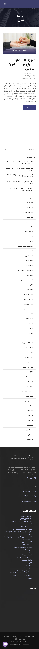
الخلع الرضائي (29, 289)
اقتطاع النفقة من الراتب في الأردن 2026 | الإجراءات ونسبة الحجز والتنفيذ (19, 176)
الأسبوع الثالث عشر (26, 526)
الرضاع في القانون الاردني (26, 299)
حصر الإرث (30, 352)
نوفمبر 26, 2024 (28, 73)
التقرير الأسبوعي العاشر (25, 542)
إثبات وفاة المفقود (28, 212)
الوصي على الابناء (28, 347)
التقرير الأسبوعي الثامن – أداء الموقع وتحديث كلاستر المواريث (18, 538)
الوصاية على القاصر (28, 338)
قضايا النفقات (28, 567)
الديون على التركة (28, 294)
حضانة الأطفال (29, 357)
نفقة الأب (30, 415)
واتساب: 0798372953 (29, 496)
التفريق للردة (29, 260)
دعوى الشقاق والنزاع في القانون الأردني (22, 64)
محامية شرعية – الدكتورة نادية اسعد (21, 575)
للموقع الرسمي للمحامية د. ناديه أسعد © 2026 (14, 637)
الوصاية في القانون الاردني (26, 343)
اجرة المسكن (29, 222)
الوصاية (31, 333)
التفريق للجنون (29, 256)
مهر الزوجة (30, 405)
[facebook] (27, 478)
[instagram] (35, 478)
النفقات (31, 328)
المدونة (30, 552)
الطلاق (30, 78)
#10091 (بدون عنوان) (25, 516)
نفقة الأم (30, 420)
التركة (31, 241)
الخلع (31, 285)
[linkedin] (31, 478)
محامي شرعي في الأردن (24, 570)
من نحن (30, 578)
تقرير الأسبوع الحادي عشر (24, 557)
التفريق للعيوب (29, 275)
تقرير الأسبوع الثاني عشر (25, 554)
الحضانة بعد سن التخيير (27, 280)
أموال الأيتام (30, 207)
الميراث (31, 323)
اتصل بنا (30, 523)
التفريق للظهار (29, 265)
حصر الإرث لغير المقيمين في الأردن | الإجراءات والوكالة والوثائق (18, 169)
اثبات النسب (30, 217)
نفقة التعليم (29, 430)
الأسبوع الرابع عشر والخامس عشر (22, 529)
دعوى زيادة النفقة (28, 367)
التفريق (31, 251)
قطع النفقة (30, 386)
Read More (29, 107)
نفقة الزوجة (30, 435)
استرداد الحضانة (29, 231)
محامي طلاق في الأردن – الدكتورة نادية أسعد (18, 572)
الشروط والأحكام (27, 549)
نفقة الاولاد (30, 425)
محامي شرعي (29, 396)
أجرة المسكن (29, 202)
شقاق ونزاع (25, 78)
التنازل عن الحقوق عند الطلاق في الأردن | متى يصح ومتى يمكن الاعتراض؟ (19, 162)
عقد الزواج (30, 381)
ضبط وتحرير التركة (28, 376)
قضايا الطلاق (28, 565)
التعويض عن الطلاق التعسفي (25, 246)
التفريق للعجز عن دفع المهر (25, 270)
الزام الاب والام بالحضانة (27, 304)
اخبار (32, 227)
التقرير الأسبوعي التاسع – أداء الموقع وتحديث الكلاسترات (18, 533)
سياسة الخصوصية (27, 560)
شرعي (30, 562)
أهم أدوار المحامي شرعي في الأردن (21, 521)
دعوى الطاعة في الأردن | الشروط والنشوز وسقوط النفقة (20, 182)
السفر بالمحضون (28, 309)
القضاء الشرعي (29, 318)
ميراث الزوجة (29, 410)
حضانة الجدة (30, 362)
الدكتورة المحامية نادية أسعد (25, 76)
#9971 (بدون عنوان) (26, 518)
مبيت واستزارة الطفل (27, 391)
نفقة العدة (30, 439)
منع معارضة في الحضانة (26, 401)
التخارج (31, 236)
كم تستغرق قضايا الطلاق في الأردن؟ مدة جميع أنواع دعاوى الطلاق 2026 (19, 189)
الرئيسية (25, 641)
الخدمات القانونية (27, 544)
